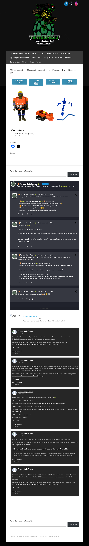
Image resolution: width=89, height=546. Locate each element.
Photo (17, 347)
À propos (38, 62)
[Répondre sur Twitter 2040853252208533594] (19, 282)
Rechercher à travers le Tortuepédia (21, 171)
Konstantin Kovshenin (54, 536)
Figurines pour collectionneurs (19, 58)
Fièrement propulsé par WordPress (21, 536)
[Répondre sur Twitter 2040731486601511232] (19, 299)
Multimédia (68, 58)
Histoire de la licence (16, 53)
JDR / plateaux (48, 58)
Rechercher (73, 174)
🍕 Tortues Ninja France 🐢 (27, 194)
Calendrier (25, 62)
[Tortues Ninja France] (15, 315)
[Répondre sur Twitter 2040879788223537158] (19, 214)
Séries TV (35, 53)
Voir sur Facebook (17, 351)
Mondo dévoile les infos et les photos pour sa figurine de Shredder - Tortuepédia (40, 449)
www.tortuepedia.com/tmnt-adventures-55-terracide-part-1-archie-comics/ (35, 484)
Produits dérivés (36, 58)
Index (32, 62)
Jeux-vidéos (59, 58)
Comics (27, 53)
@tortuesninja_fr (43, 194)
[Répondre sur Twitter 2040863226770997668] (19, 246)
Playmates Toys (65, 53)
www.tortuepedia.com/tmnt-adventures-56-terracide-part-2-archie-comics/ (35, 344)
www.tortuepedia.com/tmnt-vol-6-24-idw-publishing (49, 403)
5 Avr (51, 194)
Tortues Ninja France (25, 331)
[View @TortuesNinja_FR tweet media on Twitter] (49, 294)
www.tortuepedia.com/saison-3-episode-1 (25, 376)
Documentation (15, 62)
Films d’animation (52, 53)
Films (42, 53)
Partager (16, 353)
